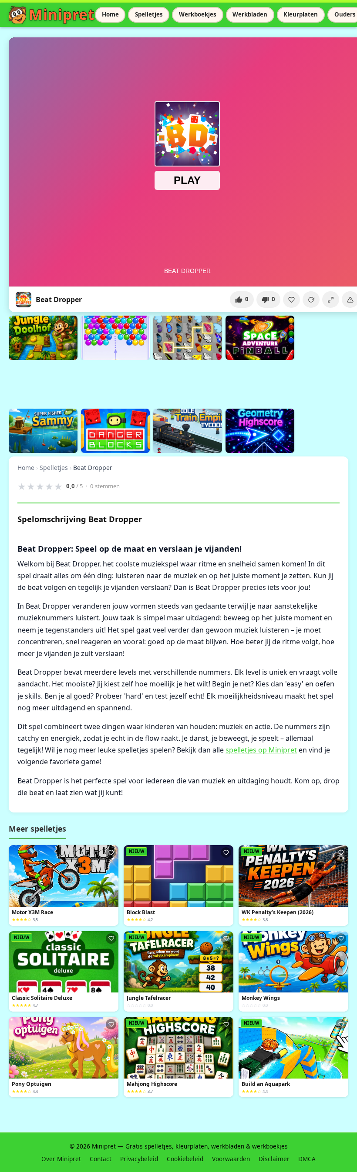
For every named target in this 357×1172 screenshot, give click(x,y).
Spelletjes (149, 14)
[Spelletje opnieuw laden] (311, 299)
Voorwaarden (231, 1159)
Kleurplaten (300, 14)
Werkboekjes (197, 14)
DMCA (307, 1159)
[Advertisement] (167, 383)
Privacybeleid (139, 1159)
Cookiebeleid (185, 1159)
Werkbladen (249, 14)
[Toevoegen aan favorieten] (291, 299)
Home (110, 14)
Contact (100, 1159)
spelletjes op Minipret (261, 750)
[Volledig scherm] (330, 299)
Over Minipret (61, 1159)
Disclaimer (274, 1159)
